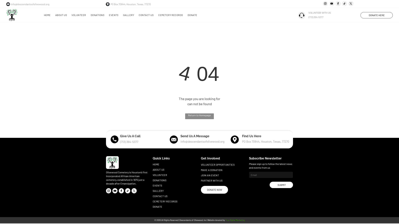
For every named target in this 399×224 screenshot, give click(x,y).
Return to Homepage (199, 115)
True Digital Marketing (235, 220)
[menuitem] (47, 15)
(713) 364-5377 (315, 17)
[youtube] (331, 4)
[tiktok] (344, 4)
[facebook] (338, 4)
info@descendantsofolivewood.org (30, 4)
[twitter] (350, 4)
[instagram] (325, 4)
